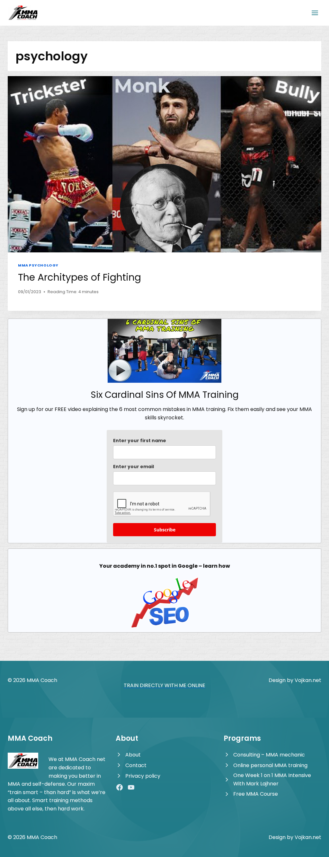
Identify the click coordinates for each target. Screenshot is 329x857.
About (133, 754)
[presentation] (164, 164)
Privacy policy (142, 776)
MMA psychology (38, 265)
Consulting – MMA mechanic (269, 754)
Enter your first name (139, 440)
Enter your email (133, 466)
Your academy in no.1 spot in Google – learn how (164, 566)
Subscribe (164, 530)
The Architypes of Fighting (79, 277)
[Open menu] (314, 12)
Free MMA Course (255, 794)
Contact (136, 765)
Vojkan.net (308, 680)
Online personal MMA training (270, 765)
